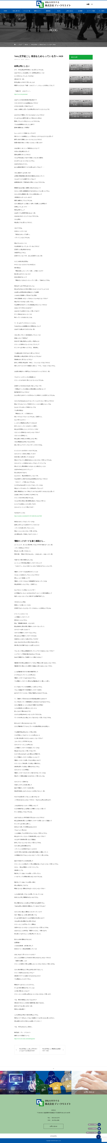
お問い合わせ (69, 10)
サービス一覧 (26, 10)
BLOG (58, 10)
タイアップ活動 (91, 10)
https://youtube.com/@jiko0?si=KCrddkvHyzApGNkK (28, 516)
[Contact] (92, 4)
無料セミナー (37, 10)
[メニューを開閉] (98, 1137)
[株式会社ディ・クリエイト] (53, 4)
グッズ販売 (101, 10)
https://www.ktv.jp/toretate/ (21, 94)
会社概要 (80, 10)
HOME (5, 10)
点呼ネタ (27, 59)
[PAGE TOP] (53, 1068)
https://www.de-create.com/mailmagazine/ (24, 1038)
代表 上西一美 (16, 10)
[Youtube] (88, 4)
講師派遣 (48, 10)
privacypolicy (53, 1136)
